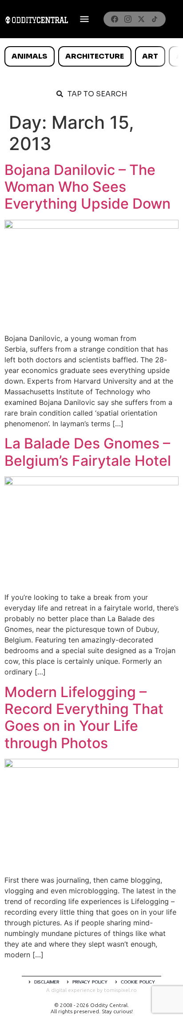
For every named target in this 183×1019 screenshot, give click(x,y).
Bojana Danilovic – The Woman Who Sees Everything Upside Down (87, 187)
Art (150, 56)
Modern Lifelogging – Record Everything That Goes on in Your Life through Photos (83, 717)
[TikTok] (154, 19)
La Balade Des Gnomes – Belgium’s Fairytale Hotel (87, 452)
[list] (91, 56)
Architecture (94, 56)
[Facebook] (114, 19)
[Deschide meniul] (84, 19)
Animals (29, 56)
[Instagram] (127, 19)
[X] (141, 19)
